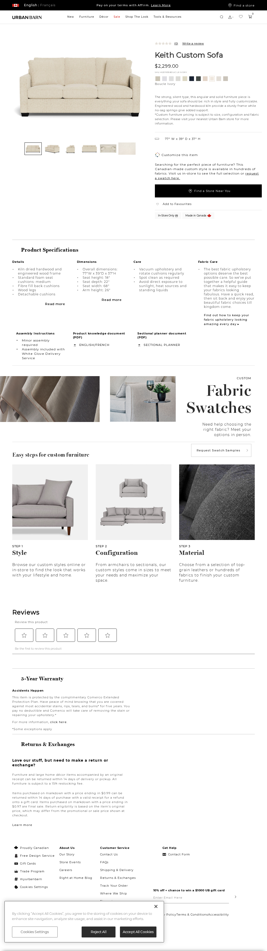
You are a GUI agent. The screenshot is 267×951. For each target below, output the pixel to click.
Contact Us (109, 854)
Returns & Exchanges (118, 878)
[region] (84, 922)
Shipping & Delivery (117, 870)
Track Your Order (114, 885)
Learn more (22, 825)
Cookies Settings (34, 887)
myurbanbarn (31, 879)
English (86, 345)
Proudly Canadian (34, 848)
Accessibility (218, 914)
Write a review (193, 43)
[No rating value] (164, 43)
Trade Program (32, 871)
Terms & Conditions (192, 914)
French (102, 345)
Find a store (244, 5)
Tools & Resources (167, 16)
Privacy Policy (164, 914)
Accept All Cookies (138, 932)
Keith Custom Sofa (189, 54)
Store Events (70, 862)
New (70, 16)
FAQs (104, 862)
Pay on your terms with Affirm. (133, 5)
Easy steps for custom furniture (50, 455)
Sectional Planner (162, 345)
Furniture (86, 16)
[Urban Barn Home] (27, 17)
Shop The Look (136, 16)
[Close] (156, 906)
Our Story (67, 854)
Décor (103, 16)
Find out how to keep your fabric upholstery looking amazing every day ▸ (226, 319)
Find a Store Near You (212, 191)
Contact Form (179, 854)
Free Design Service (34, 855)
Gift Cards (28, 863)
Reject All (98, 932)
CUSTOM (244, 378)
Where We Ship (113, 893)
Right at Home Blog (75, 878)
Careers (65, 870)
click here (58, 722)
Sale (117, 16)
